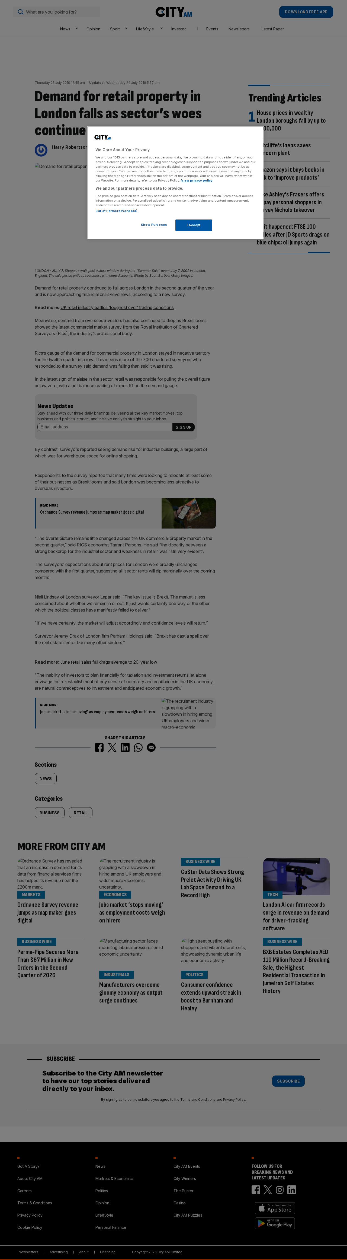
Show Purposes (154, 225)
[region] (175, 182)
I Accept (194, 225)
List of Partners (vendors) (116, 211)
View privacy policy (197, 180)
